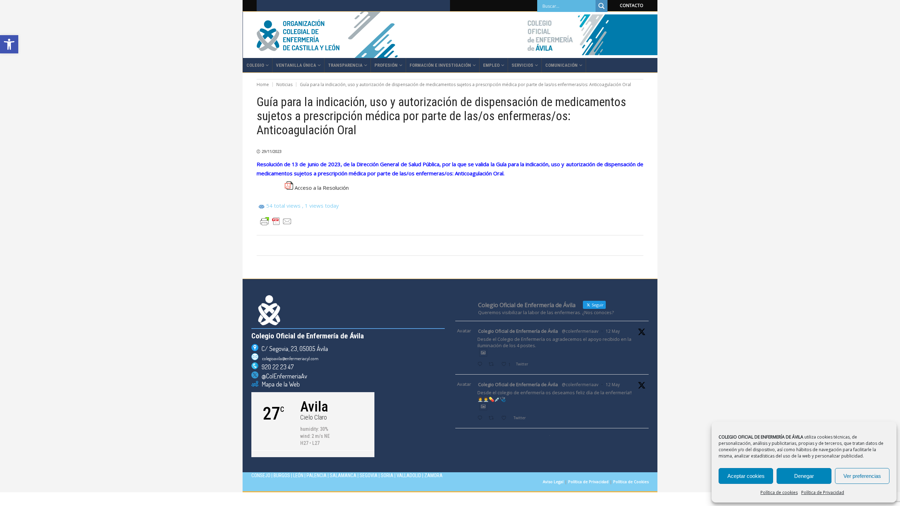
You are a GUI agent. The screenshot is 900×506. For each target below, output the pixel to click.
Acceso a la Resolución (322, 187)
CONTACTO (631, 5)
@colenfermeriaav (580, 331)
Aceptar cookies (746, 476)
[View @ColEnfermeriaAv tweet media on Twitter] (483, 353)
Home (263, 84)
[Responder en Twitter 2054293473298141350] (481, 364)
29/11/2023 (272, 151)
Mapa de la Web (279, 384)
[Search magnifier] (602, 6)
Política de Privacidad (822, 492)
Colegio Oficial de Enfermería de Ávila (518, 331)
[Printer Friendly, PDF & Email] (276, 221)
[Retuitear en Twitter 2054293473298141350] (493, 364)
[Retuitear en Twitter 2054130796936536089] (493, 418)
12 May (613, 331)
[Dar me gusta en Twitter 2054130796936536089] (506, 418)
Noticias (284, 84)
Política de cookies (779, 492)
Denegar (804, 476)
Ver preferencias (862, 476)
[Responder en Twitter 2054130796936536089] (481, 418)
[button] (9, 44)
